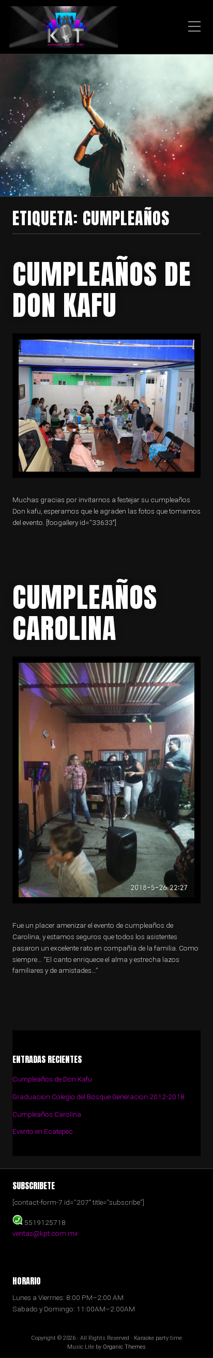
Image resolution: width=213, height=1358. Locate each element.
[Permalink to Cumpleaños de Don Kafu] (106, 405)
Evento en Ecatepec (42, 1131)
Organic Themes (124, 1347)
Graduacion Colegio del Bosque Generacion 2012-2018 (98, 1096)
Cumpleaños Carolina (84, 612)
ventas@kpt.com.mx (45, 1233)
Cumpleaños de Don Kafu (101, 289)
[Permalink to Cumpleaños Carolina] (106, 779)
